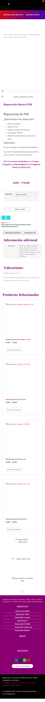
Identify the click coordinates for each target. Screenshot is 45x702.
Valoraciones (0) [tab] (30, 233)
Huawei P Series (10, 224)
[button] (22, 643)
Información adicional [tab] (12, 233)
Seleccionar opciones (14, 350)
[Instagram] (3, 218)
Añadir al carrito (19, 209)
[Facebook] (8, 218)
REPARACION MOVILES (13, 15)
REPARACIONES (33, 15)
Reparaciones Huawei (12, 226)
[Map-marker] (28, 660)
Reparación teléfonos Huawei (24, 34)
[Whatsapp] (24, 660)
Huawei (11, 34)
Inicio (5, 34)
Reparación (8, 194)
